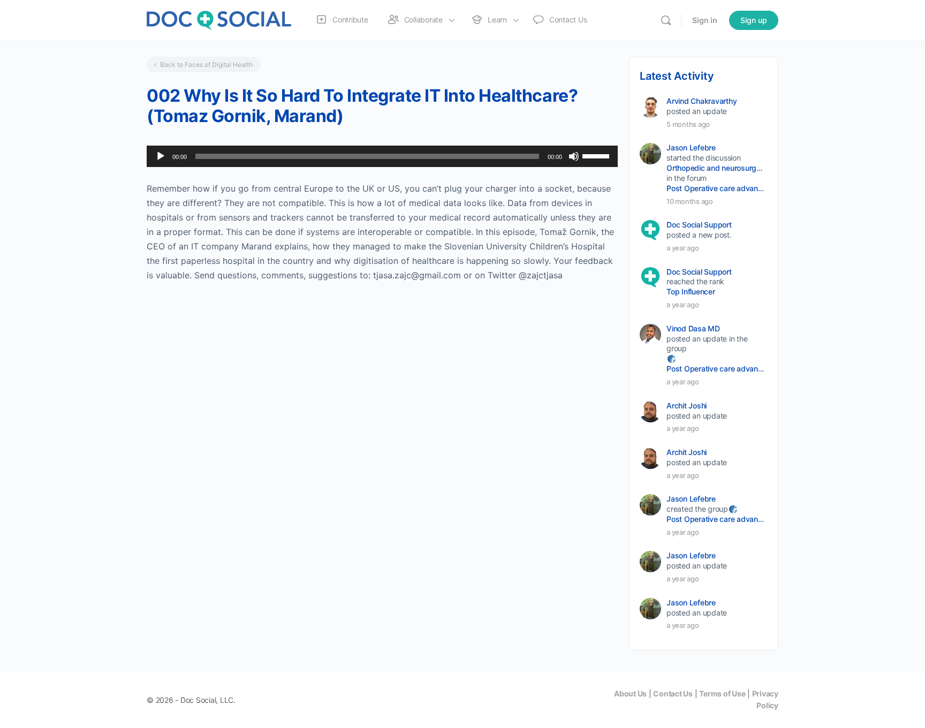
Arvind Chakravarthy (701, 100)
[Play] (160, 156)
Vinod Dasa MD (693, 328)
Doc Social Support (699, 224)
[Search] (666, 20)
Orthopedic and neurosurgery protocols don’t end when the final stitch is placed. (715, 167)
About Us (630, 693)
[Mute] (573, 156)
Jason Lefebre (691, 147)
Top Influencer (690, 291)
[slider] (597, 155)
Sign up (753, 20)
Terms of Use (722, 693)
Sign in (704, 20)
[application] (382, 156)
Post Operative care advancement (715, 188)
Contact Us (673, 693)
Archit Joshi (686, 405)
